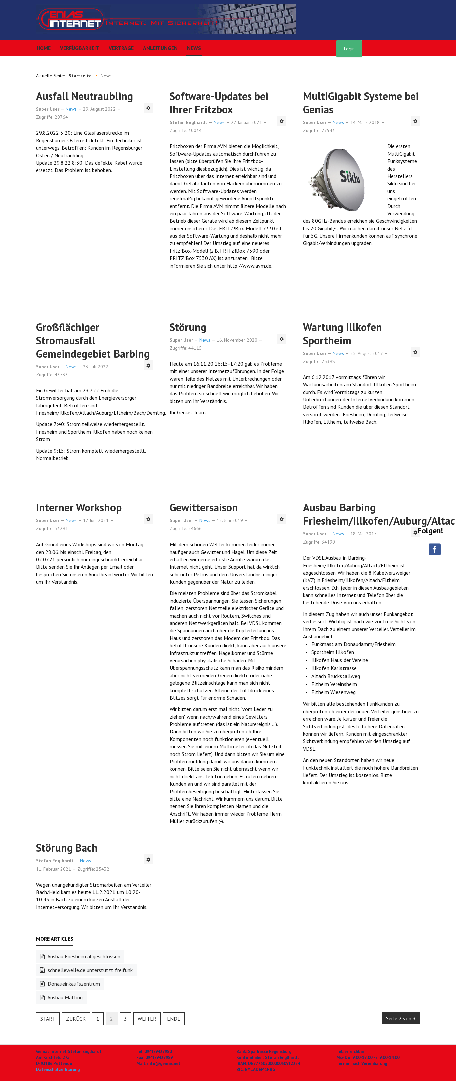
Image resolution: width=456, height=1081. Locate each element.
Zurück (76, 1018)
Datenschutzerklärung (58, 1069)
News (194, 48)
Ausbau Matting (64, 997)
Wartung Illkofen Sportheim (342, 333)
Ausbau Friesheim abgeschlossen (83, 956)
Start (47, 1018)
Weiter (147, 1018)
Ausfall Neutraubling (84, 96)
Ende (173, 1018)
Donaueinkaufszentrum (73, 983)
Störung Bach (67, 848)
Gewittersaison (204, 507)
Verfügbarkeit (79, 48)
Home (44, 48)
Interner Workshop (79, 507)
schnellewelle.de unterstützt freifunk (89, 970)
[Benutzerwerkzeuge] (148, 108)
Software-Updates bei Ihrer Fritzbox (219, 102)
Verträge (121, 48)
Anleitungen (160, 48)
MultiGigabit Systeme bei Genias (361, 102)
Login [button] (349, 49)
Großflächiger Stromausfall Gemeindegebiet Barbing (93, 340)
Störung (188, 327)
